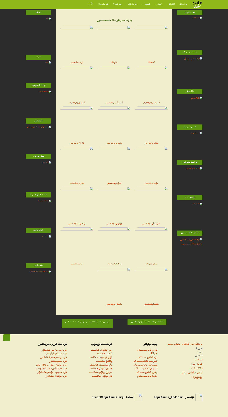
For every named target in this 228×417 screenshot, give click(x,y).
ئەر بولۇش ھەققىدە (102, 376)
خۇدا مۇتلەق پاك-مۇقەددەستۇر (51, 365)
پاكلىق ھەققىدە (104, 361)
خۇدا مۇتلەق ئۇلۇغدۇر (55, 354)
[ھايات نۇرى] (197, 4)
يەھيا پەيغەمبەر (114, 264)
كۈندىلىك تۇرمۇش (101, 344)
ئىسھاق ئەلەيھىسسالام (146, 369)
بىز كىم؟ (117, 4)
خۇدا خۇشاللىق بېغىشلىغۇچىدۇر (51, 369)
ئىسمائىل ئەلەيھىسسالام (145, 365)
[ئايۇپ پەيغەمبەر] (114, 163)
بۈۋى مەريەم (151, 264)
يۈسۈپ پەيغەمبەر (114, 143)
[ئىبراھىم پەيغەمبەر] (151, 82)
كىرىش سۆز (103, 4)
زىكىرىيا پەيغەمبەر (77, 224)
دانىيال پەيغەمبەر (114, 304)
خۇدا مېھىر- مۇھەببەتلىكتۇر (52, 373)
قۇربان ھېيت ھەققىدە (100, 358)
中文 (90, 4)
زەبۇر (159, 4)
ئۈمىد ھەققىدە (104, 354)
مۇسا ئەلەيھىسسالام (147, 376)
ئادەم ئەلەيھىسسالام (147, 350)
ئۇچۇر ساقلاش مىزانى (191, 373)
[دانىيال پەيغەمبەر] (114, 284)
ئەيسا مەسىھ (76, 264)
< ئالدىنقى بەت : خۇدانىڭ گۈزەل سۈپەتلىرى (147, 322)
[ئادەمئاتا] (151, 42)
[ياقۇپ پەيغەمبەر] (151, 122)
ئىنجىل (146, 4)
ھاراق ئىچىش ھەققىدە (100, 369)
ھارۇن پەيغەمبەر (76, 143)
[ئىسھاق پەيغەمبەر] (76, 82)
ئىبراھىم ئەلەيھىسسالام (145, 361)
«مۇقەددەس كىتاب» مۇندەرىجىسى (184, 344)
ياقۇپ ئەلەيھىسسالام (146, 373)
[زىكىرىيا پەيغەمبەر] (76, 203)
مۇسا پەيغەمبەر (151, 183)
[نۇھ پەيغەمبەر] (76, 42)
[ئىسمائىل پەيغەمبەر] (114, 82)
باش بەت (183, 4)
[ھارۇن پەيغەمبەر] (76, 122)
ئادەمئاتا (151, 62)
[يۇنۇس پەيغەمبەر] (114, 203)
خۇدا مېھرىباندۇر (58, 361)
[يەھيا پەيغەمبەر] (114, 243)
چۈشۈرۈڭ (132, 4)
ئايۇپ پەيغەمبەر (114, 183)
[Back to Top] (6, 337)
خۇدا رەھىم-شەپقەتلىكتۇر (53, 358)
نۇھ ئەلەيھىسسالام (148, 358)
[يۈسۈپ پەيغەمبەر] (114, 122)
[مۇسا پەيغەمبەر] (151, 163)
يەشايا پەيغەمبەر (151, 304)
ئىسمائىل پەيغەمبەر (114, 103)
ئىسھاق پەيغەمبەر (77, 103)
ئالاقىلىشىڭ (196, 369)
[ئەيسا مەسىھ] (76, 243)
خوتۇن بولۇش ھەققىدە (100, 373)
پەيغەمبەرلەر (150, 344)
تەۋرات (172, 4)
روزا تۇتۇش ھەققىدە (101, 350)
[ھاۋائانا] (114, 42)
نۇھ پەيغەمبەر (77, 62)
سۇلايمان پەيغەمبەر (151, 224)
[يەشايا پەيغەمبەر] (151, 284)
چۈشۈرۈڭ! (196, 377)
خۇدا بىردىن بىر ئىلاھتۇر (54, 350)
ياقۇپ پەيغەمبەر (151, 143)
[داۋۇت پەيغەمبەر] (76, 163)
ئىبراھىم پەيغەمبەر (151, 103)
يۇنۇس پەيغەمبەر (114, 224)
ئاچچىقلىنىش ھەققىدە (101, 365)
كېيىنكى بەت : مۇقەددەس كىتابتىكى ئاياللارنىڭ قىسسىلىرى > (87, 323)
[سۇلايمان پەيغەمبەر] (151, 203)
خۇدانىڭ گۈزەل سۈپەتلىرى (52, 344)
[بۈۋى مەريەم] (151, 243)
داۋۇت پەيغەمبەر (76, 183)
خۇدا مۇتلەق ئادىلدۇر (56, 376)
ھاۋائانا (114, 62)
